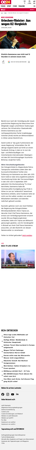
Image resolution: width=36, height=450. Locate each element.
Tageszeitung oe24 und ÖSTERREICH (12, 429)
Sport (9, 6)
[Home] (2, 13)
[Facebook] (2, 394)
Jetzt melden (27, 235)
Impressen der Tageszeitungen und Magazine (15, 441)
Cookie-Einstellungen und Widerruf (12, 414)
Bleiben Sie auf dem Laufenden (11, 388)
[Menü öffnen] (34, 6)
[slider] (10, 265)
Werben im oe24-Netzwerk (9, 416)
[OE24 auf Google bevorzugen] (29, 62)
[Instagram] (7, 394)
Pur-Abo (3, 420)
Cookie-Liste (5, 412)
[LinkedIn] (17, 394)
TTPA (2, 443)
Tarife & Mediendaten (7, 437)
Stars (15, 6)
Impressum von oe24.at (8, 422)
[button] (18, 259)
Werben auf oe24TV (7, 418)
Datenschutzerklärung (8, 410)
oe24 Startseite (5, 405)
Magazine (22, 6)
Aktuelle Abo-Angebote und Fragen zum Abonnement (17, 439)
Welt (3, 9)
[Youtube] (12, 394)
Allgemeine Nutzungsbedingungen (11, 407)
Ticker (3, 6)
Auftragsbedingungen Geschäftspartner (13, 435)
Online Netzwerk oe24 (8, 399)
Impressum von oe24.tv (8, 424)
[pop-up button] (29, 265)
